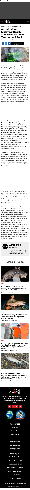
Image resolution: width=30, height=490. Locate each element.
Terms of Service (9, 484)
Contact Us (15, 431)
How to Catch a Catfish (15, 468)
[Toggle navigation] (28, 21)
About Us (15, 427)
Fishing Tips (15, 434)
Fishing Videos (15, 449)
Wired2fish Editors (15, 246)
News (2, 283)
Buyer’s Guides (15, 445)
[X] (13, 406)
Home (3, 27)
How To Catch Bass (15, 457)
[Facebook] (9, 406)
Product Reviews (15, 441)
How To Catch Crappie (15, 460)
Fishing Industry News (14, 27)
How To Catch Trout (15, 475)
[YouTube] (16, 406)
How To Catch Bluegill (15, 464)
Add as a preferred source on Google (18, 43)
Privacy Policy (21, 484)
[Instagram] (20, 406)
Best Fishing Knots (15, 478)
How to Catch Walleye (15, 471)
